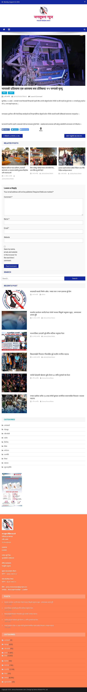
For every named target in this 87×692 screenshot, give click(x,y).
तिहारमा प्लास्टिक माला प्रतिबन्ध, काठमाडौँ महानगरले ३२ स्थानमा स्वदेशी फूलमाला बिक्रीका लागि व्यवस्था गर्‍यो (15, 170)
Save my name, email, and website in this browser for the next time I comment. (10, 254)
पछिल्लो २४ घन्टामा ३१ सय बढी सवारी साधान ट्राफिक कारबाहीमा (14, 136)
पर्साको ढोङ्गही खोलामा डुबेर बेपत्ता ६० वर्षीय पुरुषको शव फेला (50, 375)
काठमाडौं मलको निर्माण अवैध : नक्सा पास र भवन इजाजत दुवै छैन (50, 291)
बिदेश (4, 93)
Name (6, 219)
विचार (5, 459)
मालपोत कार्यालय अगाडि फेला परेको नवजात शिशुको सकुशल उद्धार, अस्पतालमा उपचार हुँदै (55, 313)
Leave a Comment (36, 96)
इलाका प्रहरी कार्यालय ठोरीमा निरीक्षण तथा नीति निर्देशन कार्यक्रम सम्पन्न (72, 169)
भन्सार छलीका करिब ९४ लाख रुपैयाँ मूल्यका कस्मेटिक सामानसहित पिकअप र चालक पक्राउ (57, 397)
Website (7, 237)
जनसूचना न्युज (43, 17)
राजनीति (6, 454)
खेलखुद (6, 429)
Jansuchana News (20, 96)
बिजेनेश (6, 442)
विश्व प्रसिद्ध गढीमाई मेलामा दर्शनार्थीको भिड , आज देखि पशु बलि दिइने (42, 169)
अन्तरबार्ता (7, 425)
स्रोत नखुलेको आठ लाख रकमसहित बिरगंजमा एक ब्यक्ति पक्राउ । (75, 136)
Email (6, 228)
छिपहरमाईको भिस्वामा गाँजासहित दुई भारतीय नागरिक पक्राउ (49, 354)
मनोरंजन (6, 450)
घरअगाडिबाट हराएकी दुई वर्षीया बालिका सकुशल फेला (47, 333)
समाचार (11, 93)
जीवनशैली (7, 434)
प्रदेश (5, 438)
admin (43, 294)
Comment (8, 197)
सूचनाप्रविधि (7, 467)
